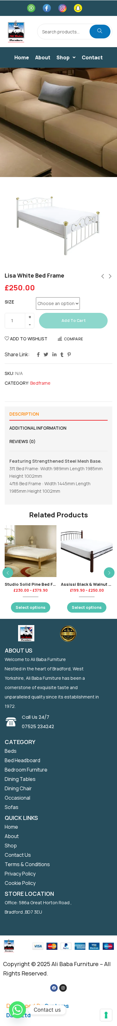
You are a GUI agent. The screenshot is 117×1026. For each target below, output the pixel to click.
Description (24, 414)
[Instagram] (63, 988)
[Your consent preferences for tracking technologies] (106, 1015)
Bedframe (40, 383)
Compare (73, 339)
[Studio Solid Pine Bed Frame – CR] (30, 551)
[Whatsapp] (17, 1009)
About (42, 57)
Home (21, 57)
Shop (63, 57)
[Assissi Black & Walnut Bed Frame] (87, 551)
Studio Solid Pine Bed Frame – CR (39, 584)
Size (9, 302)
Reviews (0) (22, 441)
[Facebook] (54, 988)
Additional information (37, 428)
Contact (92, 57)
